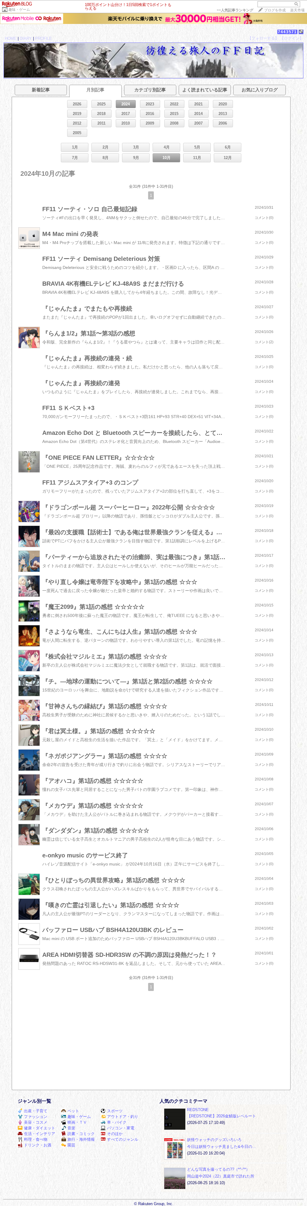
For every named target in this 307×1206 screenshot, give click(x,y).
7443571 (287, 32)
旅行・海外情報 (81, 1139)
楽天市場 (297, 10)
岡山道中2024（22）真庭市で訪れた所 (220, 1176)
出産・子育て (35, 1111)
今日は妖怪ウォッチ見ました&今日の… (221, 1146)
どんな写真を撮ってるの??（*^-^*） (218, 1169)
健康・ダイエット (39, 1128)
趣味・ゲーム (19, 9)
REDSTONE (198, 1109)
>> (235, 10)
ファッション (35, 1116)
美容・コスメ (35, 1122)
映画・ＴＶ (77, 1122)
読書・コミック (81, 1133)
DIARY (26, 38)
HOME (10, 38)
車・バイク (117, 1122)
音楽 (71, 1128)
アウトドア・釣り (122, 1116)
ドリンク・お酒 (37, 1145)
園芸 (71, 1145)
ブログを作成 (275, 10)
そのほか (115, 1133)
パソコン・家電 (120, 1128)
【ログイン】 (291, 38)
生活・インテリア (39, 1133)
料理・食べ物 (35, 1139)
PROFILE (43, 38)
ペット (73, 1111)
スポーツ (115, 1111)
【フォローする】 (263, 38)
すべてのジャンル (122, 1139)
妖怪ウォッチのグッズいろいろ (214, 1139)
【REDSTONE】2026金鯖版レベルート (221, 1116)
